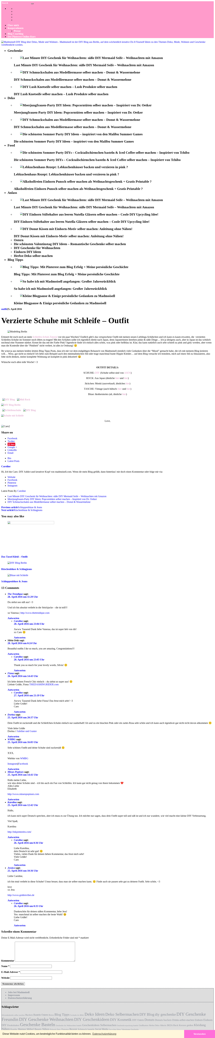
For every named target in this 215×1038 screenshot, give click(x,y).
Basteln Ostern (40, 1014)
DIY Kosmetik (121, 1020)
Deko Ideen (95, 1014)
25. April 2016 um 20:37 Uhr (23, 717)
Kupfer (13, 1029)
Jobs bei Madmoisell (18, 992)
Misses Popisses (16, 772)
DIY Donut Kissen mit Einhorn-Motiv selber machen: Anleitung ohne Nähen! (69, 236)
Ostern (18, 240)
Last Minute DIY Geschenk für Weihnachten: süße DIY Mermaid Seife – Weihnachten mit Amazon (84, 65)
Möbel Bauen (34, 1029)
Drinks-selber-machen (183, 1020)
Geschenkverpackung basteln (127, 1025)
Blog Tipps (15, 260)
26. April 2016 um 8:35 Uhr (28, 906)
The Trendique (15, 594)
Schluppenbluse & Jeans (21, 507)
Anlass (12, 193)
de (78, 1015)
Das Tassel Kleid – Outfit (14, 556)
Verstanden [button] (200, 1034)
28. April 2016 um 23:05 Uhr (29, 659)
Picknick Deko (55, 1029)
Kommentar (7, 960)
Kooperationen (15, 28)
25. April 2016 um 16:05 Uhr (23, 742)
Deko (11, 98)
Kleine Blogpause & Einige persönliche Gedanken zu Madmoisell (60, 303)
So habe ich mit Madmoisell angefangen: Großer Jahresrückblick (60, 289)
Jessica (11, 868)
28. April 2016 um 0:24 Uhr (22, 643)
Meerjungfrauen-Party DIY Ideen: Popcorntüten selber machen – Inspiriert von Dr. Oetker (78, 112)
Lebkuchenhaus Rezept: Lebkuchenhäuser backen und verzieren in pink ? (66, 174)
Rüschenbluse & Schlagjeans (21, 510)
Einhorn (199, 1020)
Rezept (73, 1029)
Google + (12, 447)
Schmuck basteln (86, 1029)
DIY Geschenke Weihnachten (46, 1019)
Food (11, 145)
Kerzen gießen (186, 1025)
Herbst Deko (154, 1025)
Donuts (149, 1020)
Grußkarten (143, 1025)
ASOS (127, 372)
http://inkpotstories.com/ (19, 831)
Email (10, 453)
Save (13, 444)
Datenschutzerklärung (20, 998)
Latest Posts (13, 461)
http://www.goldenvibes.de (21, 895)
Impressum (14, 995)
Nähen (45, 1029)
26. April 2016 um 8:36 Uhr (28, 843)
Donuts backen (163, 1019)
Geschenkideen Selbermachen (99, 1025)
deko (82, 1015)
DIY (97, 372)
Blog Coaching (15, 33)
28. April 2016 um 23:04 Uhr (29, 624)
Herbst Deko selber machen (33, 256)
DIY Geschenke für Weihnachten (37, 248)
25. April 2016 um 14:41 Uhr (23, 774)
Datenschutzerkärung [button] (104, 1033)
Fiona (11, 673)
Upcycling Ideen (115, 1029)
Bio (9, 458)
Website (11, 477)
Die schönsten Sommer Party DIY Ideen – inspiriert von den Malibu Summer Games (74, 141)
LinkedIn (12, 450)
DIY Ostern (138, 1020)
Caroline (21, 491)
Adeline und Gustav (27, 731)
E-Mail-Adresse (10, 972)
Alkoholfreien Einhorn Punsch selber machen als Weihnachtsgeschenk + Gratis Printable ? (78, 189)
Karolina (12, 802)
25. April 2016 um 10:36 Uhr (23, 870)
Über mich (13, 25)
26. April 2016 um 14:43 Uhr (23, 676)
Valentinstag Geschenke (130, 1029)
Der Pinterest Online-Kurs (22, 36)
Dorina (11, 714)
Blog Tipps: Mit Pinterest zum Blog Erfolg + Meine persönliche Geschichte (66, 274)
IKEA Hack (172, 1025)
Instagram (12, 485)
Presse (17, 31)
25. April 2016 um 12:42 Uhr (23, 805)
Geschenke (15, 51)
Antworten (13, 618)
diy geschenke (165, 1014)
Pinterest (12, 482)
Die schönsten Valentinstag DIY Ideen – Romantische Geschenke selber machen (70, 244)
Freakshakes (13, 1025)
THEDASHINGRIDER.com (44, 684)
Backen (29, 1015)
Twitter (11, 441)
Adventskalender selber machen (13, 1015)
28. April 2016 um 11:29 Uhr (23, 596)
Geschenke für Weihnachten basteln (69, 1025)
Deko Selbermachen (122, 1014)
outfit (4, 309)
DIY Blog (146, 1014)
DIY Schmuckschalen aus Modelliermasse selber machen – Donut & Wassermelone (72, 79)
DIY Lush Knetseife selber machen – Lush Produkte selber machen (61, 94)
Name (5, 966)
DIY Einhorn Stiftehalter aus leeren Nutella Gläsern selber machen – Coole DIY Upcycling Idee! (82, 222)
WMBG (12, 739)
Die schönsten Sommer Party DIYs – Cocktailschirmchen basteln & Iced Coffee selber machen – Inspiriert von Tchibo (97, 160)
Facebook (12, 438)
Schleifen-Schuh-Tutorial (45, 337)
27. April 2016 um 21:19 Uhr (29, 695)
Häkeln (163, 1025)
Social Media (101, 1029)
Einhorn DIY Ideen (27, 252)
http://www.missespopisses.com (23, 794)
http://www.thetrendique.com (34, 613)
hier (117, 378)
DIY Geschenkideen (91, 1019)
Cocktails (73, 1015)
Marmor (22, 1029)
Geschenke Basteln (37, 1024)
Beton (51, 1015)
